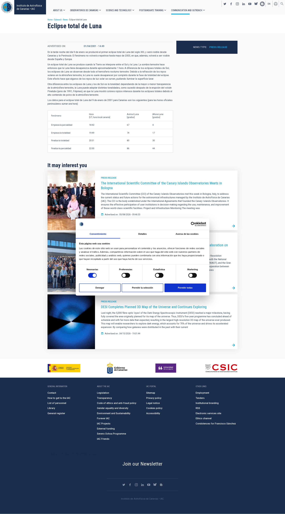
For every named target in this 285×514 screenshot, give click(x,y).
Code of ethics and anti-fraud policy (116, 403)
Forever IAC (103, 418)
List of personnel (57, 403)
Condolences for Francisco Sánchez (216, 423)
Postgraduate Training (151, 10)
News (65, 19)
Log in (276, 4)
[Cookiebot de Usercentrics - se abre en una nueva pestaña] (193, 224)
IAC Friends (103, 438)
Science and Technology (119, 10)
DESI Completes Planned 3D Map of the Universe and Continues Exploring (154, 307)
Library (51, 408)
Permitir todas (185, 287)
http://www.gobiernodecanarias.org (117, 368)
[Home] (7, 7)
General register (56, 413)
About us (57, 10)
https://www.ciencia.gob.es (64, 368)
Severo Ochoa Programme (111, 433)
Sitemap (150, 392)
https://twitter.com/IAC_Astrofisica (225, 4)
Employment (202, 392)
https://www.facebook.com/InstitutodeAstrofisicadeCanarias (231, 4)
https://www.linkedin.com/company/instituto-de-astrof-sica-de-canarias (243, 4)
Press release (218, 47)
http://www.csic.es (221, 368)
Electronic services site (208, 413)
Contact (52, 392)
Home (50, 19)
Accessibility (153, 413)
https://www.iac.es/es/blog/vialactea (262, 4)
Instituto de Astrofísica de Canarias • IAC (29, 7)
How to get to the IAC (59, 398)
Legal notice (153, 403)
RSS (198, 408)
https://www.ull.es (166, 368)
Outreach (58, 19)
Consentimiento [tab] (98, 234)
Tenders (200, 398)
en (269, 4)
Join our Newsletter (142, 464)
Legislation (103, 392)
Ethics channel (204, 418)
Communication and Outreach (186, 10)
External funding (106, 428)
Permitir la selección (142, 287)
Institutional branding (207, 403)
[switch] (126, 275)
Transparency (104, 398)
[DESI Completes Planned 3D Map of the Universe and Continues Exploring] (233, 345)
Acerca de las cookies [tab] (187, 234)
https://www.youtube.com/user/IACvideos (250, 4)
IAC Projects (103, 423)
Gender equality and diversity (112, 408)
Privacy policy (153, 398)
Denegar (99, 287)
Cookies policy (154, 408)
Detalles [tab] (142, 234)
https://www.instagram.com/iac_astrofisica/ (237, 4)
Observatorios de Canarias (84, 10)
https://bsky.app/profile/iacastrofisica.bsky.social (256, 4)
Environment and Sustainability (113, 413)
